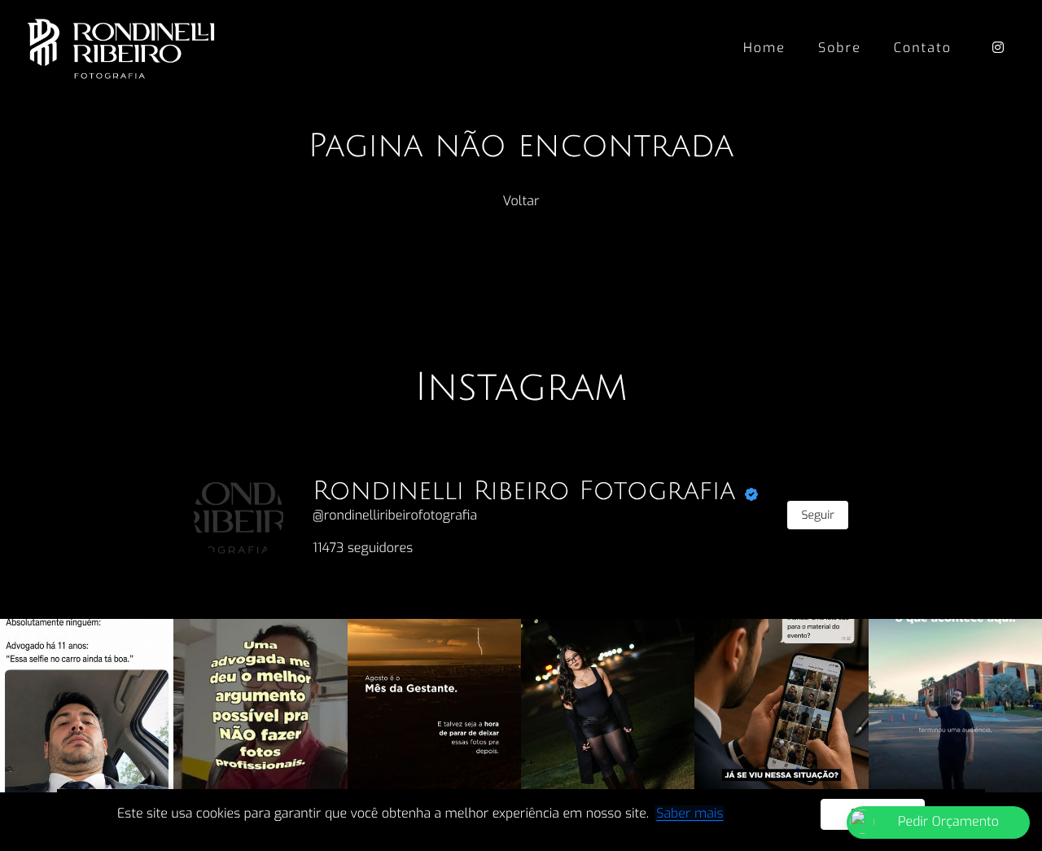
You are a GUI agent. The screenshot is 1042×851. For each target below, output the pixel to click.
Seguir (817, 515)
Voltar (521, 201)
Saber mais (689, 813)
